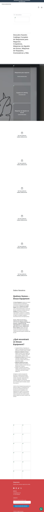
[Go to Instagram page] (16, 488)
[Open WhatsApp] (41, 509)
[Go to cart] (38, 7)
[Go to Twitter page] (21, 488)
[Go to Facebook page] (13, 488)
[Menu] (41, 7)
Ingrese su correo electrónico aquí (19, 500)
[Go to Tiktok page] (18, 488)
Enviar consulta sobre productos (21, 506)
